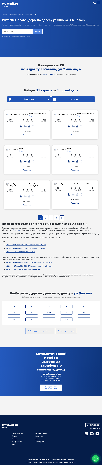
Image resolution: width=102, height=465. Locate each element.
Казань (5, 6)
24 (14, 319)
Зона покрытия (40, 441)
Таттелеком (17, 230)
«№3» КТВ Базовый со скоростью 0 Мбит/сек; (23, 269)
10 (84, 306)
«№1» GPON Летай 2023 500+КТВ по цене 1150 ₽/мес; (26, 245)
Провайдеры (39, 436)
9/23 (49, 313)
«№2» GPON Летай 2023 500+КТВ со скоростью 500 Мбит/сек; (29, 266)
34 (14, 313)
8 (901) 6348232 (93, 425)
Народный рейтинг (41, 433)
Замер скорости (17, 441)
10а (66, 319)
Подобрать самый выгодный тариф (51, 387)
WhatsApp (86, 433)
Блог (13, 444)
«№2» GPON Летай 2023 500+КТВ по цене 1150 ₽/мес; (26, 248)
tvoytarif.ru (10, 3)
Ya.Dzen (97, 433)
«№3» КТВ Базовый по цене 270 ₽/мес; (20, 252)
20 (66, 313)
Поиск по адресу (17, 433)
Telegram (92, 433)
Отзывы (14, 439)
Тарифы (14, 436)
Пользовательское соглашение (38, 459)
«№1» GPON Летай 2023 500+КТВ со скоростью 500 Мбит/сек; (29, 263)
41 (32, 319)
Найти (37, 31)
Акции (37, 439)
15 (84, 313)
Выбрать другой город (66, 331)
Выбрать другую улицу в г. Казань (39, 331)
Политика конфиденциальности (63, 459)
